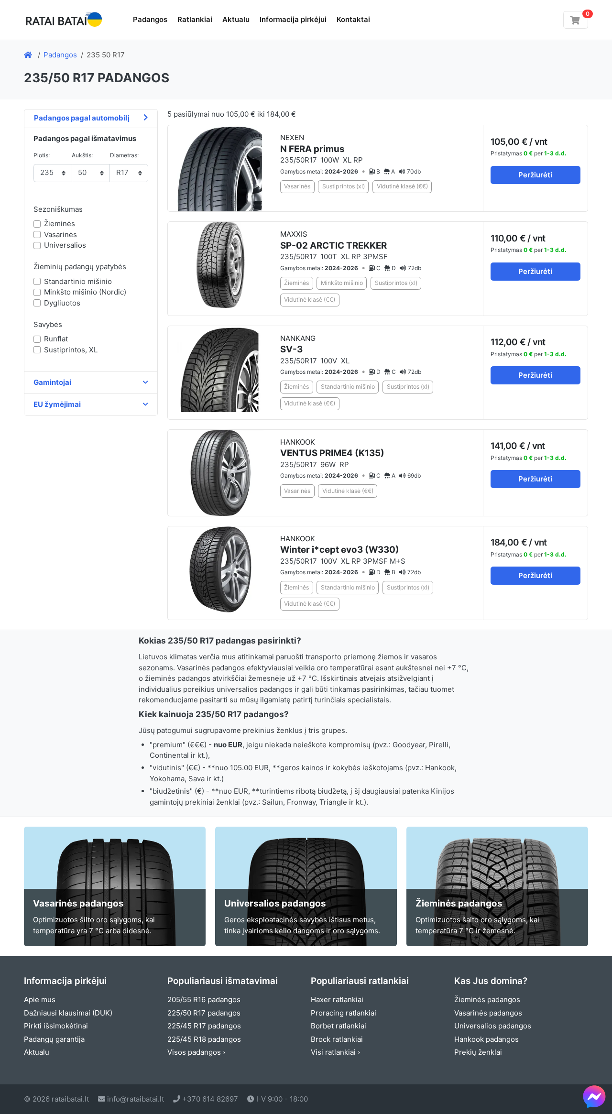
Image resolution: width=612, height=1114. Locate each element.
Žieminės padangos (487, 999)
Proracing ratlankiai (343, 1012)
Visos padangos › (196, 1052)
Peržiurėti (535, 174)
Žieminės (59, 223)
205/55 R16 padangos (203, 999)
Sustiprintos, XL (71, 349)
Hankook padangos (486, 1039)
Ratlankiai (194, 19)
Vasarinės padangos (488, 1012)
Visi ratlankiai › (335, 1052)
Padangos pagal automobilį (82, 117)
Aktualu (236, 19)
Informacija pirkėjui (293, 19)
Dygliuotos (62, 302)
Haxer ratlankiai (337, 999)
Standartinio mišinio (78, 281)
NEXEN (312, 143)
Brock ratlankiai (337, 1039)
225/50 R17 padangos (203, 1012)
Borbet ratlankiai (338, 1025)
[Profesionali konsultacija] (594, 1096)
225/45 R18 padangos (204, 1039)
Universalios (65, 245)
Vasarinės (60, 234)
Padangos (150, 19)
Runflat (56, 338)
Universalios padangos (492, 1025)
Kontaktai (353, 19)
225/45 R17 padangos (204, 1025)
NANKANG (298, 344)
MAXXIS (333, 240)
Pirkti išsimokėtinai (56, 1025)
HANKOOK (332, 448)
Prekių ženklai (478, 1052)
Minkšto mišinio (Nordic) (85, 291)
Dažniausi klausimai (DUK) (68, 1012)
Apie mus (39, 999)
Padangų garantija (54, 1039)
